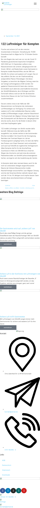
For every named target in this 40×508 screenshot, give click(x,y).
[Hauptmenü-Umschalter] (35, 3)
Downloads (6, 475)
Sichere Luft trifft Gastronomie (12, 317)
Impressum (6, 470)
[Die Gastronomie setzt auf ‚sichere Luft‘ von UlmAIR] (20, 212)
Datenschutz (6, 465)
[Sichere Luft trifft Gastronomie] (20, 302)
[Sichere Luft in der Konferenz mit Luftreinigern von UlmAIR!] (20, 259)
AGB (3, 460)
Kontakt (3, 333)
